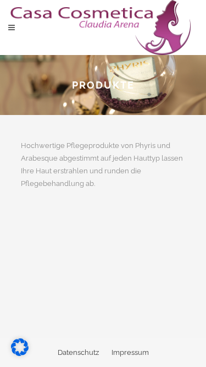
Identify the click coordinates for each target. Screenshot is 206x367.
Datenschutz (78, 352)
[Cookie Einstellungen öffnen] (20, 353)
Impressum (130, 352)
